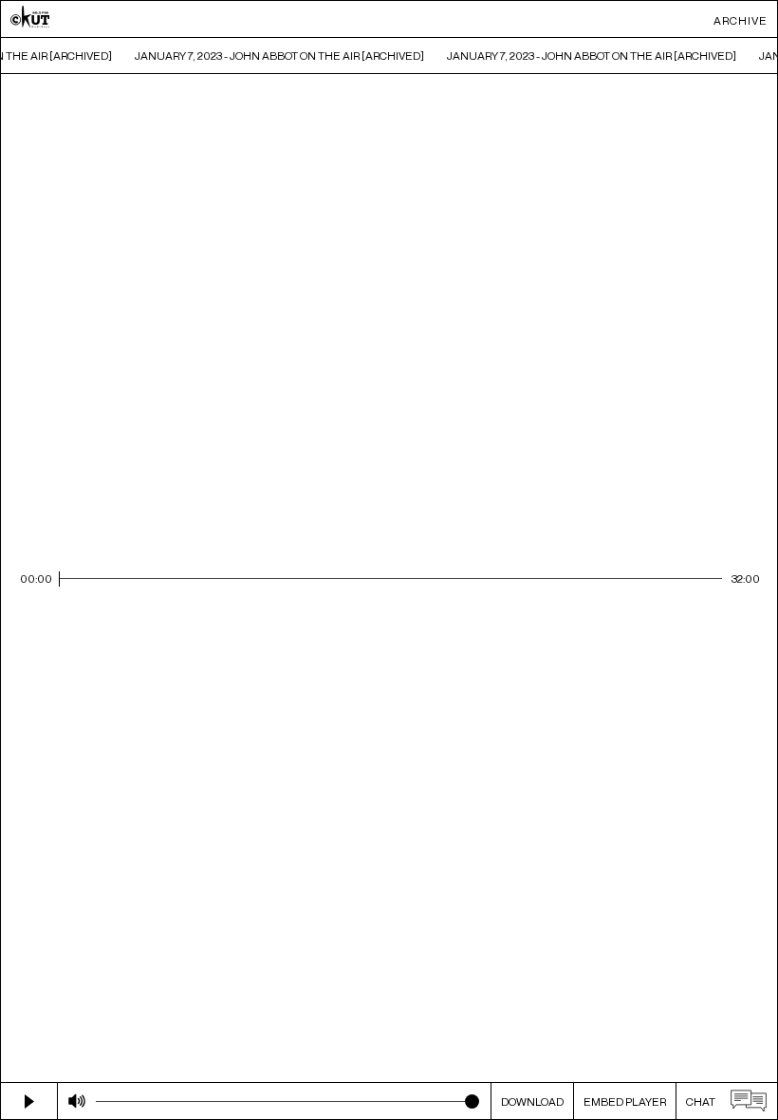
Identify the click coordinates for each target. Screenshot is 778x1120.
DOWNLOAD (532, 1101)
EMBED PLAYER (625, 1101)
